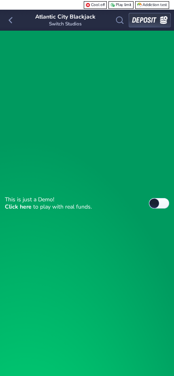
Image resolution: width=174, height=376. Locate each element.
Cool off (98, 5)
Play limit (124, 5)
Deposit (144, 20)
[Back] (10, 20)
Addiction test (154, 5)
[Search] (119, 20)
